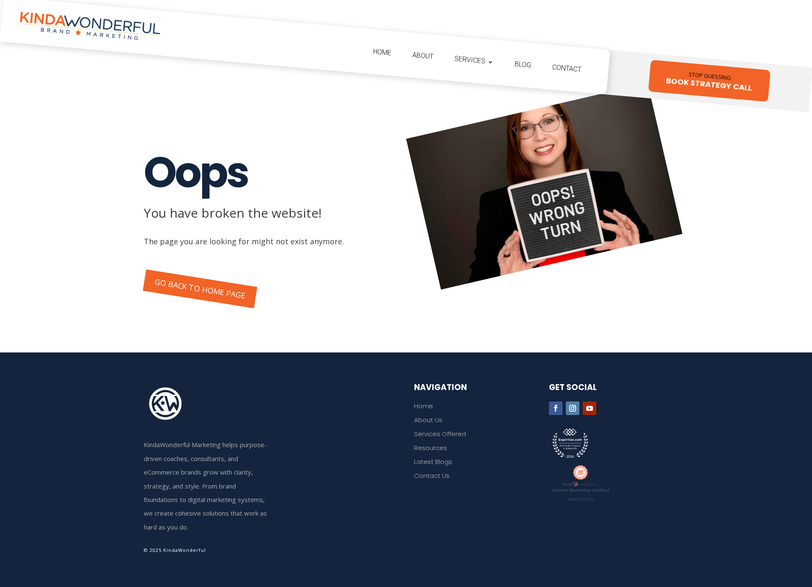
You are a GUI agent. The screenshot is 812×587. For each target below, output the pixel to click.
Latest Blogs (433, 461)
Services (470, 60)
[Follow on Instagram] (572, 408)
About (422, 55)
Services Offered (440, 433)
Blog (523, 64)
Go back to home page (200, 288)
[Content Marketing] (608, 483)
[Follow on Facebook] (555, 408)
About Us (428, 419)
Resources (430, 447)
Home (382, 52)
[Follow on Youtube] (589, 408)
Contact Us (432, 475)
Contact (567, 68)
